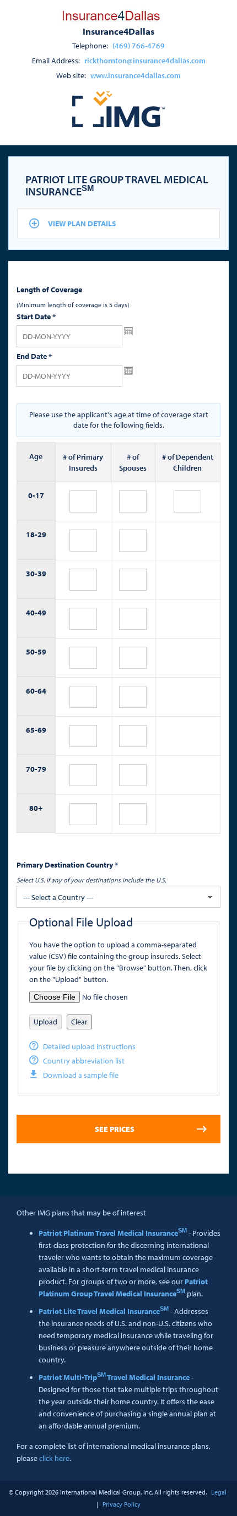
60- (31, 691)
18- (31, 534)
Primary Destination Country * (67, 865)
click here (54, 1458)
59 (41, 652)
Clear (79, 1022)
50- (31, 652)
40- (31, 613)
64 (41, 691)
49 (41, 613)
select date (128, 331)
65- (31, 730)
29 (41, 534)
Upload (45, 1022)
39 (41, 574)
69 (41, 730)
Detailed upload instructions (89, 1046)
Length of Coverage (49, 290)
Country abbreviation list (84, 1061)
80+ (35, 808)
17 (39, 495)
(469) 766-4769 (138, 46)
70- (31, 769)
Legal (219, 1492)
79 (41, 769)
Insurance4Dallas (118, 31)
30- (31, 574)
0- (31, 495)
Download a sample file (80, 1075)
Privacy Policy (122, 1504)
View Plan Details (82, 223)
